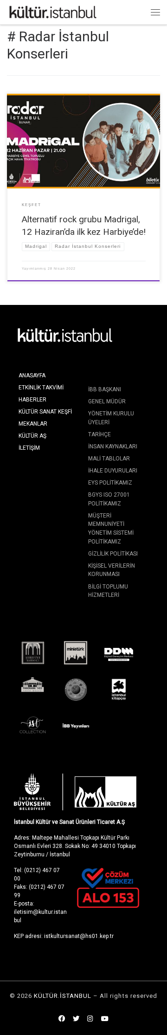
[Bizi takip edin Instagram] (90, 1019)
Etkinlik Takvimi (41, 387)
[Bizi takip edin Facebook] (61, 1019)
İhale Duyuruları (112, 470)
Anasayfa (32, 375)
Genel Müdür (107, 401)
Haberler (32, 399)
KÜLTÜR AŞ (32, 436)
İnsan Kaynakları (112, 446)
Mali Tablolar (109, 458)
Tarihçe (99, 434)
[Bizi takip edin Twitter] (76, 1019)
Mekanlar (33, 423)
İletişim (29, 448)
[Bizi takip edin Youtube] (105, 1019)
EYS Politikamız (110, 482)
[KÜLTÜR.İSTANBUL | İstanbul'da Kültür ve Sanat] (53, 11)
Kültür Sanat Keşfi (45, 411)
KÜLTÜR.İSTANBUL (62, 995)
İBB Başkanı (104, 389)
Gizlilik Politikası (113, 553)
